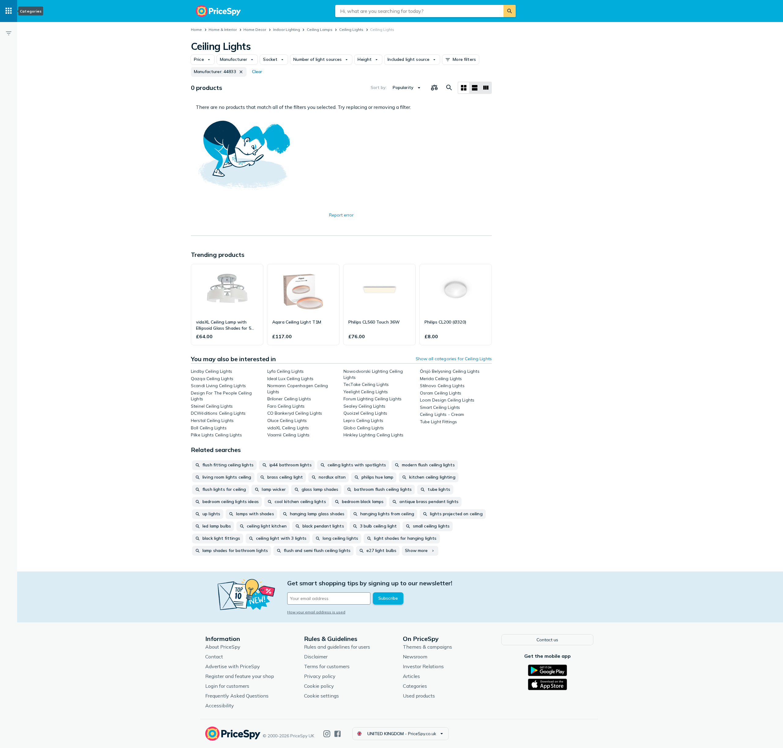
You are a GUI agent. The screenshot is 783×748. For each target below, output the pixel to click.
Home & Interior (223, 29)
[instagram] (327, 734)
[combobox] (419, 11)
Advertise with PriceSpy (232, 666)
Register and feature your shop (239, 676)
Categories (415, 686)
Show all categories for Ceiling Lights (454, 358)
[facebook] (337, 734)
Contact (214, 657)
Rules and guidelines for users (337, 647)
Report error (341, 215)
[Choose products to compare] (434, 88)
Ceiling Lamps (319, 29)
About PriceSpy (222, 647)
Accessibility (219, 705)
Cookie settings (321, 696)
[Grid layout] (463, 87)
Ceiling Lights (351, 29)
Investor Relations (423, 666)
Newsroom (415, 657)
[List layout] (474, 87)
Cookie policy (319, 686)
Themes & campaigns (427, 647)
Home (196, 29)
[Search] (509, 11)
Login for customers (227, 686)
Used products (419, 696)
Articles (411, 676)
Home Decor (254, 29)
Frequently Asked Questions (237, 696)
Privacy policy (320, 676)
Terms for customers (327, 666)
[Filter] (8, 33)
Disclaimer (316, 657)
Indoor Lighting (286, 29)
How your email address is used (316, 612)
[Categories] (8, 11)
